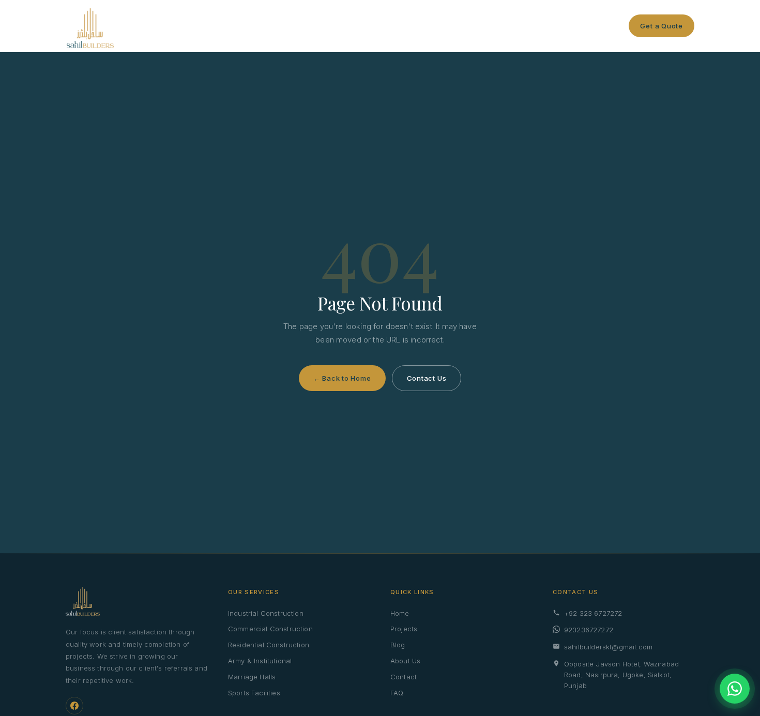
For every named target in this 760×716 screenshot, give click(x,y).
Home (258, 26)
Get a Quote (661, 26)
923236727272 (588, 630)
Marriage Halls (252, 677)
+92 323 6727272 (593, 613)
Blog (392, 26)
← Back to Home (342, 378)
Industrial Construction (265, 613)
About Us (405, 661)
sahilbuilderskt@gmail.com (608, 647)
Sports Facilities (254, 693)
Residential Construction (268, 645)
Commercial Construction (270, 629)
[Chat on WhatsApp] (735, 689)
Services (299, 26)
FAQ (396, 693)
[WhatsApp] (618, 26)
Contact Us (427, 378)
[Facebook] (74, 705)
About (426, 26)
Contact (467, 26)
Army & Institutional (260, 661)
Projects (354, 26)
